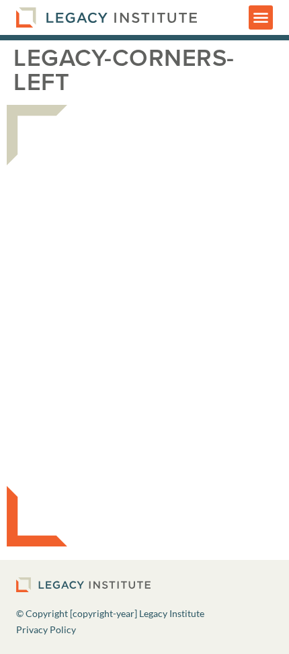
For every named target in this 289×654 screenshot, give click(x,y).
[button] (261, 17)
